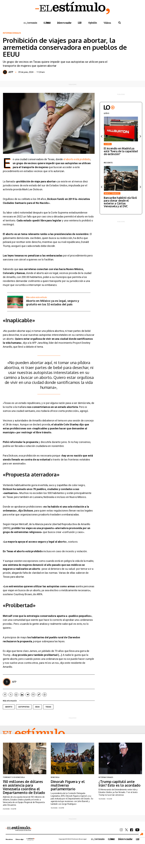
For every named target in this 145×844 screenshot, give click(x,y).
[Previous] (102, 136)
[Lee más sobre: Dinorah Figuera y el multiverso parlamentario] (72, 758)
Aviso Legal (83, 839)
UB (80, 23)
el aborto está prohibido (76, 159)
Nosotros (9, 839)
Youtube (137, 829)
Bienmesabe (64, 23)
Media (30, 839)
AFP (10, 72)
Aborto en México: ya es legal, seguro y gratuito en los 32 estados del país (52, 302)
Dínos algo (20, 839)
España (108, 144)
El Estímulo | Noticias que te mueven (18, 828)
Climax (47, 22)
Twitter (10, 694)
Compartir (142, 834)
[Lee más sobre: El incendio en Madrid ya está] (121, 129)
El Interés (30, 23)
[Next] (140, 136)
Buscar (119, 23)
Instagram (121, 829)
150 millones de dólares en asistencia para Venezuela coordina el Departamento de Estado (24, 787)
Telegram (27, 694)
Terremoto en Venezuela (14, 777)
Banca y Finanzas (112, 193)
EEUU (37, 707)
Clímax (111, 839)
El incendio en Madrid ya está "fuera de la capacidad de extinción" (121, 151)
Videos (107, 23)
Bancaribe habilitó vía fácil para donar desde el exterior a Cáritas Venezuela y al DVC (120, 202)
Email (33, 694)
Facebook (5, 694)
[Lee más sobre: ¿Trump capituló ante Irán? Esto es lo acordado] (120, 758)
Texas (48, 707)
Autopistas (23, 707)
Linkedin (22, 694)
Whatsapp (16, 694)
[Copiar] (39, 694)
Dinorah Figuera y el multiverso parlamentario (68, 785)
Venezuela (55, 777)
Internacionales (12, 33)
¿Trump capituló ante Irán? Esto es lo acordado (119, 783)
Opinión (92, 22)
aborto (8, 707)
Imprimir (44, 694)
